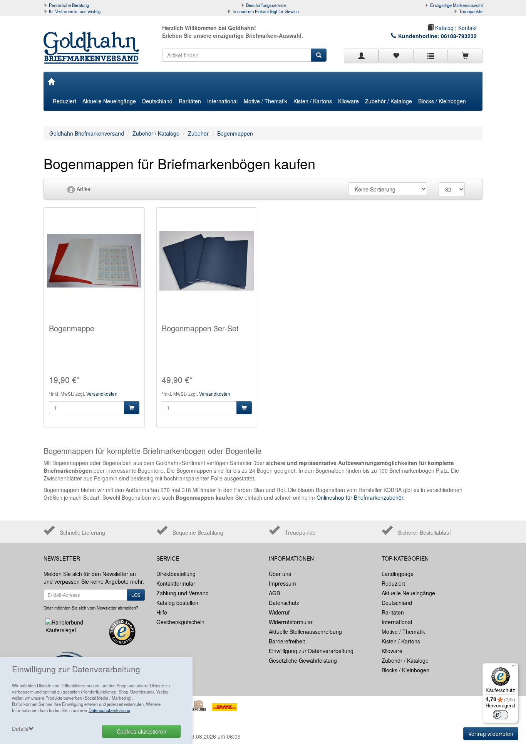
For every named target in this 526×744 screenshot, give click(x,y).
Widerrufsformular (291, 622)
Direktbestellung (176, 574)
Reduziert (64, 101)
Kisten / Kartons (312, 101)
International (222, 101)
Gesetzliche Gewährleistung (303, 660)
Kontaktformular (175, 583)
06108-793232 (459, 36)
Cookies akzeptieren (141, 731)
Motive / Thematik (265, 101)
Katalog (444, 28)
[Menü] (513, 667)
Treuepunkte (470, 11)
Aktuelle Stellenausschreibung (305, 631)
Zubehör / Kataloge (388, 101)
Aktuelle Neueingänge (109, 101)
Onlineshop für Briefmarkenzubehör (360, 497)
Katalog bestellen (177, 602)
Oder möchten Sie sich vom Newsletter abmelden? (91, 608)
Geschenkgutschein (180, 622)
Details (20, 728)
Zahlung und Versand (182, 593)
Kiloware (348, 101)
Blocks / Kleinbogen (442, 101)
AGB (274, 593)
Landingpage (398, 574)
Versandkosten (101, 393)
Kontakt (467, 28)
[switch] (500, 714)
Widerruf (279, 612)
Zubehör (198, 133)
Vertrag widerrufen (490, 733)
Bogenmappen (235, 133)
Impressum (282, 583)
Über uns (280, 574)
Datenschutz (284, 602)
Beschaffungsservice (266, 5)
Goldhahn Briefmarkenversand (86, 133)
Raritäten (190, 101)
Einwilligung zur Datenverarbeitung (311, 651)
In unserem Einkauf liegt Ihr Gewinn (266, 11)
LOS (136, 594)
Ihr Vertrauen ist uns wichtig (75, 11)
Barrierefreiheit (287, 641)
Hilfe (161, 612)
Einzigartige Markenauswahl (456, 5)
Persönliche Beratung (69, 5)
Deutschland (157, 101)
